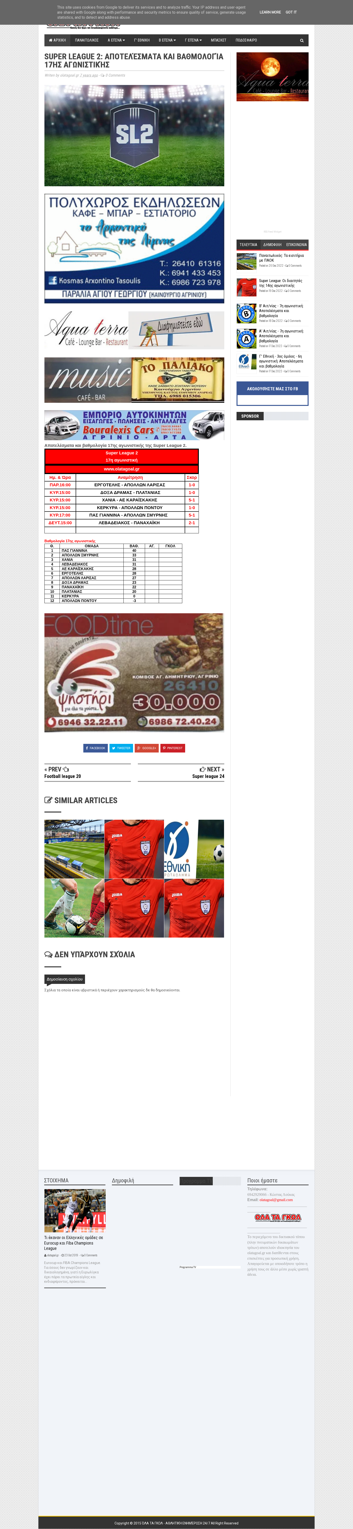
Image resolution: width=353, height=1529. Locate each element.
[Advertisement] (80, 1130)
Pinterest (175, 748)
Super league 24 (208, 776)
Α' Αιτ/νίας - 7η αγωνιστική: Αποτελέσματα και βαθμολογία (281, 336)
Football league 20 (62, 776)
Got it (291, 12)
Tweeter (123, 748)
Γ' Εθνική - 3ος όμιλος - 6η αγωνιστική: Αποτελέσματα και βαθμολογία (281, 361)
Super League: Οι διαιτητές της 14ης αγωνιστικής (280, 283)
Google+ (149, 748)
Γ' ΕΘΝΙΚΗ (142, 40)
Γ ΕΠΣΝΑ (192, 40)
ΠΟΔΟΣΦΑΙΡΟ (246, 40)
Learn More (270, 12)
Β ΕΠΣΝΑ (166, 40)
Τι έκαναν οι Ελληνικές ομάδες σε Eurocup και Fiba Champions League (73, 1243)
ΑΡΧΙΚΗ (59, 40)
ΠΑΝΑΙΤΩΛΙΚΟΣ (87, 40)
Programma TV (188, 1267)
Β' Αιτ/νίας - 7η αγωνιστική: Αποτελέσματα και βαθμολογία (281, 310)
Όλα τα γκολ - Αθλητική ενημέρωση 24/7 (176, 1523)
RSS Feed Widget (272, 231)
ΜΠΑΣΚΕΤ (218, 40)
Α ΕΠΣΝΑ (115, 40)
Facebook (97, 748)
